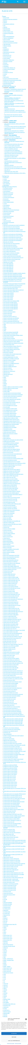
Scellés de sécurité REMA (9, 441)
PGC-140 (5, 921)
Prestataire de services (9, 108)
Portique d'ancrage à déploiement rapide (12, 274)
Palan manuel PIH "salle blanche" (10, 869)
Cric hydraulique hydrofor (9, 355)
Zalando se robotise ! (9, 165)
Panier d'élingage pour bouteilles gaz (11, 521)
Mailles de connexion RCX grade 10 (11, 472)
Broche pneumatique (8, 944)
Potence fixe (6, 527)
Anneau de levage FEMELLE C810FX (11, 491)
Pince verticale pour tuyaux (9, 699)
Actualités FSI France (8, 72)
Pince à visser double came (9, 675)
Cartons (5, 22)
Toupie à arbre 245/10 (8, 299)
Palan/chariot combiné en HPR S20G (11, 860)
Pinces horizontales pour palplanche (11, 660)
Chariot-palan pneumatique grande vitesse (13, 335)
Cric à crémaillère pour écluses (10, 405)
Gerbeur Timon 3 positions (9, 260)
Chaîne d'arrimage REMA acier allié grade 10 (13, 714)
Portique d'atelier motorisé (9, 564)
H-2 (4, 980)
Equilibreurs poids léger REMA (10, 768)
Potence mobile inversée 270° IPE (11, 578)
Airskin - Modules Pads (8, 960)
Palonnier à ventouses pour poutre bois (12, 237)
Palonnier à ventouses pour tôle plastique (12, 234)
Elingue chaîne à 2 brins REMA (10, 772)
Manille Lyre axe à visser (8, 656)
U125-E (4, 927)
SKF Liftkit (5, 1000)
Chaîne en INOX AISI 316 (8, 447)
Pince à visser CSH (7, 496)
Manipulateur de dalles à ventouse (11, 358)
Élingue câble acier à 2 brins (9, 779)
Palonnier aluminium (8, 374)
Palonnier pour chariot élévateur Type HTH (13, 644)
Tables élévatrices (7, 217)
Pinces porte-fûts (7, 737)
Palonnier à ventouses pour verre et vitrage (13, 235)
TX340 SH (5, 947)
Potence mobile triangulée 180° (10, 581)
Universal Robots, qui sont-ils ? (11, 161)
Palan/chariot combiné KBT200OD (11, 858)
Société (5, 47)
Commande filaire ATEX (8, 344)
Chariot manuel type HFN (9, 812)
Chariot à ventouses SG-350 (9, 890)
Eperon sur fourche (7, 519)
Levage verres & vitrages (9, 69)
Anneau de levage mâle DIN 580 (10, 667)
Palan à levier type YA (8, 857)
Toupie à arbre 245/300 (8, 293)
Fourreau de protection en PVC (10, 808)
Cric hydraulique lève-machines (10, 410)
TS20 (4, 957)
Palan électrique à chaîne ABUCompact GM (13, 877)
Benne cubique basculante (9, 558)
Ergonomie (5, 64)
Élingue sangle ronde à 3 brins (10, 783)
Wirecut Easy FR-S (7, 940)
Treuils (4, 219)
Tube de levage (6, 44)
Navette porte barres (8, 514)
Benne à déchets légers (8, 546)
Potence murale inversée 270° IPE (11, 608)
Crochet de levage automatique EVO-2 (12, 286)
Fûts (4, 25)
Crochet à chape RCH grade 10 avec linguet (13, 759)
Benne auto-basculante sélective (10, 560)
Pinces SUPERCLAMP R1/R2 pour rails (12, 503)
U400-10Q (5, 983)
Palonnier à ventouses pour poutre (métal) (13, 229)
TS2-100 (5, 950)
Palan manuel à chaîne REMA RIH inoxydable (13, 874)
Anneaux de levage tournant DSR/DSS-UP (13, 670)
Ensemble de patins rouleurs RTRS (11, 480)
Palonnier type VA (7, 650)
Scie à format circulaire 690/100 (10, 305)
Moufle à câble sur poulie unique (10, 388)
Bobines (5, 21)
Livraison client (13, 120)
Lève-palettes (6, 205)
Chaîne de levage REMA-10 (9, 432)
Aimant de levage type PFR (9, 639)
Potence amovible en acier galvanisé (11, 563)
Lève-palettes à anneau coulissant (11, 443)
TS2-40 (5, 955)
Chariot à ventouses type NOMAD (11, 318)
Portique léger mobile (8, 571)
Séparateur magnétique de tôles (10, 883)
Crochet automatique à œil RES (10, 756)
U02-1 (4, 930)
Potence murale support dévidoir (10, 603)
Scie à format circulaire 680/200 (10, 307)
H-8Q (4, 974)
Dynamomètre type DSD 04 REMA (11, 800)
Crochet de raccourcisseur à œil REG (11, 746)
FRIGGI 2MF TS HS (7, 968)
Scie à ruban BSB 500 (8, 270)
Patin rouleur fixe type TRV (9, 477)
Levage (11, 93)
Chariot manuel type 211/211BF (10, 825)
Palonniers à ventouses (8, 41)
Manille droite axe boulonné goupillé (11, 652)
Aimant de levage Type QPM (10, 641)
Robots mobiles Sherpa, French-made (13, 147)
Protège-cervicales (7, 904)
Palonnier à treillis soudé (8, 522)
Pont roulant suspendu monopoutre (11, 249)
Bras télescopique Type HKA (9, 642)
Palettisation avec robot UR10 (11, 171)
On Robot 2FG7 (6, 908)
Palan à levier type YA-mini (9, 835)
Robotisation (12, 139)
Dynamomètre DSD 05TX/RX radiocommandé (13, 801)
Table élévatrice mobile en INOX (10, 418)
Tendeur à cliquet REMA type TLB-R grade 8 (13, 735)
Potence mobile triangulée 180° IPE (11, 580)
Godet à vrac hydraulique (9, 511)
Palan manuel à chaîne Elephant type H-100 (13, 872)
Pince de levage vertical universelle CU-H (12, 677)
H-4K (4, 977)
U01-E (4, 933)
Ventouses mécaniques (8, 222)
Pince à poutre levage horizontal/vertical (12, 453)
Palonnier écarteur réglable (9, 360)
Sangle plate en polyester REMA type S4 (12, 797)
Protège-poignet (7, 905)
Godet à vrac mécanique (8, 513)
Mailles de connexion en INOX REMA (11, 471)
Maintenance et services (8, 52)
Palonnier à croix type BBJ (9, 647)
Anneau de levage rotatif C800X (10, 488)
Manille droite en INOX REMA (10, 485)
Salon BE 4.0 (7, 170)
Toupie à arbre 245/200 (8, 294)
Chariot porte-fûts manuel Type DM (11, 620)
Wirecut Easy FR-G (7, 936)
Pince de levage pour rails (9, 502)
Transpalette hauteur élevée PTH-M (11, 421)
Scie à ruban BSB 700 (8, 267)
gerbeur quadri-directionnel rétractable (12, 256)
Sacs (4, 35)
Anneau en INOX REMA (8, 738)
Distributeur (6, 50)
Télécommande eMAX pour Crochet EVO (12, 279)
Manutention (12, 122)
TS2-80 (5, 952)
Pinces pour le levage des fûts (10, 703)
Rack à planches (7, 438)
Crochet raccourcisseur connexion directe (12, 749)
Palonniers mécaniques (8, 211)
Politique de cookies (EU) (9, 81)
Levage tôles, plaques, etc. (9, 67)
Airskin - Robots (6, 966)
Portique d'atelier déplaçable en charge (12, 567)
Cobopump (5, 1007)
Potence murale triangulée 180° (10, 613)
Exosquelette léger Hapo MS (9, 924)
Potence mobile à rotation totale (10, 577)
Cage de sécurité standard (9, 505)
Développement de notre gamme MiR (13, 166)
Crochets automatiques (8, 197)
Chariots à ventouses (8, 194)
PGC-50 (5, 922)
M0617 (4, 961)
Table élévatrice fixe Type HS (9, 628)
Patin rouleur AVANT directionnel (10, 475)
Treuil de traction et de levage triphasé (12, 393)
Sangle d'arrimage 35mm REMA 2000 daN (13, 720)
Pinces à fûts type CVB (8, 700)
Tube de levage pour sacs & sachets (11, 226)
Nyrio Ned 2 (6, 375)
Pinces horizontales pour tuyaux (10, 692)
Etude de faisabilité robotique (11, 148)
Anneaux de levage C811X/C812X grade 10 (12, 494)
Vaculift (6, 119)
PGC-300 (5, 919)
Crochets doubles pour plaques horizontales (13, 343)
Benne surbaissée (7, 539)
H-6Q (4, 975)
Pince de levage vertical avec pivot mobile (13, 672)
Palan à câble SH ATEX (8, 350)
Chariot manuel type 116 (8, 822)
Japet (4, 901)
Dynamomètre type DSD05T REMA (11, 803)
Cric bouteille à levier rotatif (9, 411)
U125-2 (4, 991)
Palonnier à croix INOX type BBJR (11, 645)
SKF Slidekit (6, 1002)
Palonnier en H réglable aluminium (11, 363)
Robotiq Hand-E (7, 1011)
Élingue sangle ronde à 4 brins (10, 782)
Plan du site (6, 77)
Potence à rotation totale (9, 591)
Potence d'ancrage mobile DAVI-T (11, 291)
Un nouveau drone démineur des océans (13, 144)
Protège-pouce (6, 907)
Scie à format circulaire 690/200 (10, 304)
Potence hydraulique (8, 310)
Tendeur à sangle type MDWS (10, 508)
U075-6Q (5, 993)
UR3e (4, 324)
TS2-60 (4, 954)
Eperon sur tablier (7, 517)
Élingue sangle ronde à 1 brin (9, 786)
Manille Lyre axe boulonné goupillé (11, 653)
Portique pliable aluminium (9, 574)
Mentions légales (18, 1043)
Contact (5, 74)
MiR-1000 (5, 943)
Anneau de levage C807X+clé (10, 486)
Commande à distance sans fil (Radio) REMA (13, 809)
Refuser (14, 1037)
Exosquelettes (6, 200)
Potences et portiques (8, 216)
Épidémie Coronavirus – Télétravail (12, 136)
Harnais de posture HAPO (9, 894)
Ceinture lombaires (7, 902)
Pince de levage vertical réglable (10, 683)
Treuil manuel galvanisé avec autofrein (12, 399)
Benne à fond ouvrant (8, 452)
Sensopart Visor (6, 1005)
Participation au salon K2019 (10, 156)
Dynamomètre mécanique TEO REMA (12, 806)
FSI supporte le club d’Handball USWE (13, 138)
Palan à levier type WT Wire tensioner (11, 832)
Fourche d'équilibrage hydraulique (11, 347)
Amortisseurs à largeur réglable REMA (12, 817)
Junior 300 (5, 925)
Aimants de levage (7, 189)
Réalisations (6, 49)
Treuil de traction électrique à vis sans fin (12, 396)
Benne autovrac (7, 544)
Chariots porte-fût (7, 195)
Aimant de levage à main (9, 882)
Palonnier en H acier (8, 369)
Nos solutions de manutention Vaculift (13, 114)
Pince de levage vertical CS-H (10, 686)
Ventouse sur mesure (8, 972)
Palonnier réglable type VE (9, 649)
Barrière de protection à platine (10, 433)
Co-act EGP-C (6, 1010)
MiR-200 (5, 1016)
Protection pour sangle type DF (10, 731)
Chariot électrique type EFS (9, 811)
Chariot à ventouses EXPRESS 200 (11, 321)
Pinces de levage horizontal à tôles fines (12, 688)
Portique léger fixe (7, 572)
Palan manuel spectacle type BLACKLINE (12, 865)
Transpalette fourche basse (9, 430)
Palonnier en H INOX (8, 262)
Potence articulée (7, 530)
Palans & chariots (7, 45)
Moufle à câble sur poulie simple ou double (13, 386)
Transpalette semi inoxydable (9, 427)
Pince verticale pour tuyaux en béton (11, 706)
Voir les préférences (14, 1040)
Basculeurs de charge (8, 192)
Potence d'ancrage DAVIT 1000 (10, 288)
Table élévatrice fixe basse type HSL (11, 627)
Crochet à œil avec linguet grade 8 (11, 658)
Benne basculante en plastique (10, 561)
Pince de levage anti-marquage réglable (12, 713)
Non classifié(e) (13, 135)
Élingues (5, 63)
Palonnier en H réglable (8, 361)
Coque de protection (8, 893)
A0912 (4, 382)
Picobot (5, 1008)
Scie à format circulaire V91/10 (10, 302)
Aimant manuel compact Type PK (11, 635)
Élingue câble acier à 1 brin (9, 780)
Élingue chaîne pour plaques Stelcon (11, 449)
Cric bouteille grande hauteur (9, 413)
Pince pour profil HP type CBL (10, 499)
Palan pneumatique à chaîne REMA (11, 818)
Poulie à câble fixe (7, 389)
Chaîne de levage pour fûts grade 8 (11, 450)
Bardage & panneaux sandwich (10, 19)
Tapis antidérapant (7, 734)
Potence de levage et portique (10, 42)
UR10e (4, 327)
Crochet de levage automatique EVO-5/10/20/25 (14, 283)
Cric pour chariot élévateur (9, 400)
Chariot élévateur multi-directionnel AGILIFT (13, 257)
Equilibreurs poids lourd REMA (10, 765)
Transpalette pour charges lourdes (11, 424)
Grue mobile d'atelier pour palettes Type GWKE (14, 630)
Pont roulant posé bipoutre (9, 251)
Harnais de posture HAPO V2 (10, 316)
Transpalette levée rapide (9, 425)
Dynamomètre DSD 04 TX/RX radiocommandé (14, 798)
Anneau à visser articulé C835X (10, 489)
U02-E (4, 932)
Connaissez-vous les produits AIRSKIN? (13, 151)
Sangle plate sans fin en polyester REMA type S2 (14, 794)
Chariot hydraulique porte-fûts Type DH (12, 619)
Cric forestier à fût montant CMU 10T (11, 402)
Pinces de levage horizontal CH (10, 708)
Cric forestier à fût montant (9, 404)
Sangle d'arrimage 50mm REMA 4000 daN (13, 718)
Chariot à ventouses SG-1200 (9, 885)
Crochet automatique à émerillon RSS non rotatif (14, 751)
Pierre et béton (6, 30)
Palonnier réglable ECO (8, 365)
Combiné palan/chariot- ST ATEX (10, 357)
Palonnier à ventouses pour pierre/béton (12, 240)
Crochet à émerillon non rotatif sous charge (13, 678)
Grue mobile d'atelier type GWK (10, 631)
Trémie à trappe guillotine (9, 533)
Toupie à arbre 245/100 (8, 296)
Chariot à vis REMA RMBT (9, 831)
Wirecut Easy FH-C (7, 935)
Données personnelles (8, 83)
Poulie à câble (6, 391)
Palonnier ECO (6, 372)
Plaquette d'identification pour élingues (12, 464)
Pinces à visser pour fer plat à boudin (11, 497)
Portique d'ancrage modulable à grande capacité (14, 273)
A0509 (4, 385)
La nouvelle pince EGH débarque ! (12, 150)
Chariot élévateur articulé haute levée (11, 259)
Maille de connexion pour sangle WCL (11, 483)
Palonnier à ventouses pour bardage (11, 228)
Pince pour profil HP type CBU (10, 500)
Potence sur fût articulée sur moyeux (11, 588)
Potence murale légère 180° (9, 616)
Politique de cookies (10, 1043)
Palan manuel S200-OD (8, 871)
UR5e (4, 326)
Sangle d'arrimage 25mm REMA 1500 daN (13, 722)
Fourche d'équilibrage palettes (10, 444)
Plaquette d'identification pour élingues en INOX (14, 463)
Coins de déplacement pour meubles (11, 461)
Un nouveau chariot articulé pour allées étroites (15, 126)
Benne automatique (8, 541)
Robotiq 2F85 (6, 1013)
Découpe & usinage (7, 61)
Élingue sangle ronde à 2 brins (10, 785)
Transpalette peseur (7, 428)
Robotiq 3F (5, 910)
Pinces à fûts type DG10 (8, 705)
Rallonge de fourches (8, 516)
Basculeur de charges (8, 242)
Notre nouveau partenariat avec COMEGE (14, 130)
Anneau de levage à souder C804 (11, 664)
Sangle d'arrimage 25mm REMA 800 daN (12, 723)
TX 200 (5, 949)
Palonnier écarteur (7, 368)
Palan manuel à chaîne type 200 (10, 866)
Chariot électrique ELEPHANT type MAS (12, 814)
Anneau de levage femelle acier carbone (12, 661)
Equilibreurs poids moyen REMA (10, 766)
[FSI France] (4, 1)
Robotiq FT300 (6, 999)
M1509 (4, 916)
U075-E (5, 929)
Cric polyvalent (6, 407)
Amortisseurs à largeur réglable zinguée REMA (14, 815)
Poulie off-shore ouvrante (9, 338)
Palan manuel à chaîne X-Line (10, 868)
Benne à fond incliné (8, 536)
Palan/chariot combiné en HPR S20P (11, 862)
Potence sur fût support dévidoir (10, 586)
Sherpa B (5, 941)
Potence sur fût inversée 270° (10, 600)
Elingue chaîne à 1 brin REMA (10, 774)
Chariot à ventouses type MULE (10, 319)
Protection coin (6, 732)
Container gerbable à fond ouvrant (11, 549)
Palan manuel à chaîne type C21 (10, 876)
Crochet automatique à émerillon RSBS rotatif (13, 754)
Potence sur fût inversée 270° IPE (11, 595)
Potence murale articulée (9, 606)
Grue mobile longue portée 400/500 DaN (12, 322)
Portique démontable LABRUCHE (11, 566)
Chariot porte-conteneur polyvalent (11, 253)
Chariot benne (6, 538)
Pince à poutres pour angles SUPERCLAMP (13, 458)
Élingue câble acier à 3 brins (9, 777)
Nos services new (7, 55)
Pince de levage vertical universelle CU (12, 709)
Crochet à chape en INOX (9, 466)
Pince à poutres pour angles (9, 457)
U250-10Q (5, 986)
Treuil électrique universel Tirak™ (10, 333)
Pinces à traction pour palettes (10, 689)
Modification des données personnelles (12, 80)
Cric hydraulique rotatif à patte (10, 408)
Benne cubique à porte (8, 550)
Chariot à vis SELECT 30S (9, 829)
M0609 (5, 965)
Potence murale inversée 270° (10, 617)
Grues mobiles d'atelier (8, 202)
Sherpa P (5, 918)
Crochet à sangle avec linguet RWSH (11, 729)
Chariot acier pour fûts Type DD (10, 622)
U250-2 (5, 988)
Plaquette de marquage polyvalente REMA (13, 439)
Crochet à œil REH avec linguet (10, 757)
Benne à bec (6, 553)
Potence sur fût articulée (9, 589)
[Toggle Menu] (24, 1)
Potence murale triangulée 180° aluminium (13, 611)
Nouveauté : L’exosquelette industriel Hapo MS (15, 89)
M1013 (4, 963)
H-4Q (4, 979)
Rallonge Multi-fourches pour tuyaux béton (13, 340)
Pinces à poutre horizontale (9, 455)
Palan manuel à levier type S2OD (10, 837)
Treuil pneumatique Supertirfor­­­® (10, 332)
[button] (26, 1019)
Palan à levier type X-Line (9, 838)
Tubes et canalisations (8, 38)
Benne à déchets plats (8, 542)
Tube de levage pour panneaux (10, 246)
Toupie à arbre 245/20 (8, 297)
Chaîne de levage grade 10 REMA (11, 446)
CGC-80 (5, 899)
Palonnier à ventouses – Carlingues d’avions (14, 110)
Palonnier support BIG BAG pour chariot (12, 524)
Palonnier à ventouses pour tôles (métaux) (13, 238)
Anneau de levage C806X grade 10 (11, 493)
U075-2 (5, 994)
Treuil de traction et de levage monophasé (13, 394)
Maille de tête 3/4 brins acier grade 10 (11, 469)
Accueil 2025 (6, 17)
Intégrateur (6, 66)
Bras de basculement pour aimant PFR (12, 638)
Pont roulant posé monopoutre (10, 254)
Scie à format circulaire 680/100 (10, 308)
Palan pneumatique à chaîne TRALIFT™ (12, 346)
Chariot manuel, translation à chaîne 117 (12, 820)
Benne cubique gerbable (9, 552)
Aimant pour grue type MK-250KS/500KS (12, 633)
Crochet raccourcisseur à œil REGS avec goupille (14, 745)
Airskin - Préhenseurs (8, 958)
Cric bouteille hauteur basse (9, 414)
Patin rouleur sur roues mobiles (10, 478)
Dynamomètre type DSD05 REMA (11, 804)
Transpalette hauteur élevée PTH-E (11, 419)
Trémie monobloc (7, 535)
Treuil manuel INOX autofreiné (10, 397)
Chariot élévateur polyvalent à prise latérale (13, 248)
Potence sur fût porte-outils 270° (10, 602)
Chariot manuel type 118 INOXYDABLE (12, 823)
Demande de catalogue (8, 24)
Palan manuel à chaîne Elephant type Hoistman (14, 863)
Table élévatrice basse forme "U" (10, 625)
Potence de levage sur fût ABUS (10, 592)
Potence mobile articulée (9, 575)
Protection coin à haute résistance (11, 727)
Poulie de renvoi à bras (8, 336)
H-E (4, 982)
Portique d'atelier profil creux (9, 569)
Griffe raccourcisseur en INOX (10, 741)
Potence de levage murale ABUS (10, 614)
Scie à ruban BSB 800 (8, 265)
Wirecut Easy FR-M (7, 938)
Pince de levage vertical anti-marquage (12, 711)
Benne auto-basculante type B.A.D (11, 557)
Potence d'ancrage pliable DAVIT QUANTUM (13, 290)
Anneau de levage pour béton (10, 666)
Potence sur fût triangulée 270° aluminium (13, 599)
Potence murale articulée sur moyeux (11, 605)
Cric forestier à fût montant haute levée (12, 354)
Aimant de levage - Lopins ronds (10, 879)
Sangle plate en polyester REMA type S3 (12, 795)
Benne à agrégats (7, 547)
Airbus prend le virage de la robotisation (13, 153)
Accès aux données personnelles (10, 78)
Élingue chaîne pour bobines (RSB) (11, 301)
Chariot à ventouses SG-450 (9, 888)
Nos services (6, 53)
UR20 (4, 330)
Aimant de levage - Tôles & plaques (11, 880)
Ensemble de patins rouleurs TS (10, 482)
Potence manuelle (7, 315)
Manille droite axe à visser (9, 655)
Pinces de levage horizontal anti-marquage (13, 694)
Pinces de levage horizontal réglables (11, 695)
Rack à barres (6, 436)
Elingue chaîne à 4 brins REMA (10, 769)
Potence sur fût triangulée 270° (10, 597)
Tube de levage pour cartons (9, 245)
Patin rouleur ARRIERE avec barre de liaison (13, 474)
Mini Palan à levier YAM (8, 834)
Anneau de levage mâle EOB (10, 669)
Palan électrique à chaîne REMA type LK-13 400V (14, 842)
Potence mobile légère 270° (9, 585)
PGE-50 (5, 896)
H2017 (4, 379)
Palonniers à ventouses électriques (11, 209)
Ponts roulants (6, 58)
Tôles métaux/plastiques (8, 36)
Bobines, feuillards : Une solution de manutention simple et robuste (12, 98)
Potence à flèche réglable (9, 528)
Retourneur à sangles (8, 352)
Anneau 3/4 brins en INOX (9, 680)
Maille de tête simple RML (9, 740)
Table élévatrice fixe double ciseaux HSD (12, 422)
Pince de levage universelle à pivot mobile (12, 674)
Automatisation (6, 191)
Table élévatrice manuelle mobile (10, 624)
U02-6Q (5, 996)
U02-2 (4, 997)
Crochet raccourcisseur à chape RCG (11, 752)
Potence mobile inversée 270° (10, 583)
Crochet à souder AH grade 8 (10, 507)
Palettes (5, 27)
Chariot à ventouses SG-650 (9, 887)
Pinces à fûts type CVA (8, 702)
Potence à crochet (7, 525)
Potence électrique (7, 313)
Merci (4, 75)
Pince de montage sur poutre (10, 460)
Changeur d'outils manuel (9, 946)
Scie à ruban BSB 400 (8, 271)
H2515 (4, 377)
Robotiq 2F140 (6, 915)
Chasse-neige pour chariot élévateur (11, 510)
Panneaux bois (6, 28)
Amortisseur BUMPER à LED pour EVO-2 (12, 285)
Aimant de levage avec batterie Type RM (12, 636)
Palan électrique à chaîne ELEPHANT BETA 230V (14, 840)
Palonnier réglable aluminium (10, 366)
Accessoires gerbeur (8, 188)
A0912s (5, 380)
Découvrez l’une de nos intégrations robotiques (15, 168)
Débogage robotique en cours (11, 155)
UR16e (4, 329)
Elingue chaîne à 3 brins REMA (10, 771)
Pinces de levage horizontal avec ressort (12, 681)
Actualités (5, 70)
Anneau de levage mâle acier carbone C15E (13, 663)
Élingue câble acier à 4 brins (9, 775)
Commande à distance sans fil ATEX (11, 349)
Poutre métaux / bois (8, 31)
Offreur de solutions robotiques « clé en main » (15, 173)
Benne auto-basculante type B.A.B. (11, 555)
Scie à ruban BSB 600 (8, 268)
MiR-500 (5, 1014)
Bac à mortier (6, 435)
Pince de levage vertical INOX (10, 684)
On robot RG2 (6, 913)
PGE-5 (4, 897)
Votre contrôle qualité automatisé (12, 145)
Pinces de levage (7, 56)
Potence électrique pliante (9, 311)
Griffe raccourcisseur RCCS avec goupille (12, 743)
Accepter (14, 1033)
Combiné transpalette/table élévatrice (12, 416)
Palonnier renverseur (8, 532)
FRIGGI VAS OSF (7, 971)
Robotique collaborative (8, 60)
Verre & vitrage (6, 39)
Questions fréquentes (8, 33)
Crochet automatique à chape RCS (11, 760)
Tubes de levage (7, 220)
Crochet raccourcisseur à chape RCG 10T (12, 748)
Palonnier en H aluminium (9, 371)
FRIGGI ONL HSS (7, 969)
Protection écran (7, 891)
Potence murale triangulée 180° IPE (11, 610)
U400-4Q (5, 985)
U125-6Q (5, 989)
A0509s (5, 383)
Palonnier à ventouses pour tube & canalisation (14, 225)
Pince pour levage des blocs (9, 697)
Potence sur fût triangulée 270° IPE (11, 594)
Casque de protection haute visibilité (11, 341)
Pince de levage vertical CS (9, 691)
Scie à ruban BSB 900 (8, 263)
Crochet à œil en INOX (8, 468)
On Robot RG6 (6, 911)
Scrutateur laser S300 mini (9, 1004)
